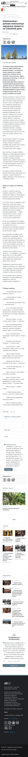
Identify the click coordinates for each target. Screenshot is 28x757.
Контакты (23, 6)
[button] (13, 519)
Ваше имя (7, 430)
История (19, 6)
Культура (14, 6)
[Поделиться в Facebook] (5, 42)
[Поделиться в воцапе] (9, 42)
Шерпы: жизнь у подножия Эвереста (20, 540)
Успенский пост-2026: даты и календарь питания (8, 539)
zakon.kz (12, 411)
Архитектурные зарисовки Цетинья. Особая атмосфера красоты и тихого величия (17, 593)
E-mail (6, 436)
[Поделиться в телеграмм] (13, 42)
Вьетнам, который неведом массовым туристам (17, 603)
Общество (9, 6)
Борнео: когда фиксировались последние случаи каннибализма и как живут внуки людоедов (18, 613)
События (4, 6)
